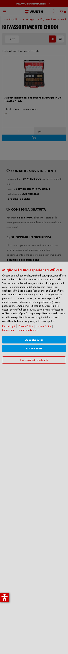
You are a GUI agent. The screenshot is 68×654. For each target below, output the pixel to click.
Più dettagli (8, 326)
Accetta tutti (34, 340)
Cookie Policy (43, 326)
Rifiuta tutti (34, 348)
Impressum (8, 330)
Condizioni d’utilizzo (28, 330)
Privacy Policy (25, 326)
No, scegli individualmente (34, 360)
